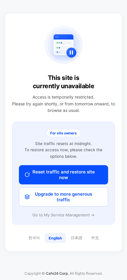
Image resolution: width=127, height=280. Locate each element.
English (55, 238)
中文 (95, 238)
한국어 (34, 238)
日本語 (76, 238)
